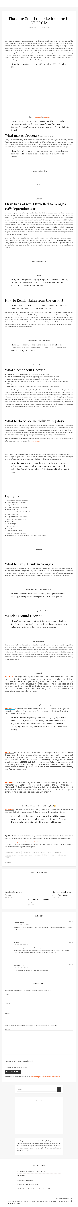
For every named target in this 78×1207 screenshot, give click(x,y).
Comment (8, 1029)
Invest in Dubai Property (64, 1201)
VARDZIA (9, 809)
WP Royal (17, 1203)
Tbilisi (45, 855)
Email (7, 1004)
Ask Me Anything (28, 1201)
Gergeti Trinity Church (39, 852)
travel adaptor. (35, 441)
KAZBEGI (9, 676)
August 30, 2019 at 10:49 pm (21, 924)
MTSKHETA (10, 708)
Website (8, 1013)
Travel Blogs (48, 1201)
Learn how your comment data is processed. (45, 1077)
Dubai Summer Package (25, 1180)
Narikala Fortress (11, 855)
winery (8, 857)
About (54, 1201)
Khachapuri (58, 852)
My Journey (21, 1176)
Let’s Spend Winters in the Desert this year (31, 1171)
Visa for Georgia (61, 855)
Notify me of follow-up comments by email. (19, 1061)
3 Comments (45, 27)
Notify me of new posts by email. (16, 1067)
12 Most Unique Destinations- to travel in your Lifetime (35, 1189)
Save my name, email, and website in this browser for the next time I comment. (31, 1025)
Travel (39, 15)
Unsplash (47, 117)
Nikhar (9, 862)
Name (7, 994)
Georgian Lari (27, 852)
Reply (71, 922)
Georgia (18, 852)
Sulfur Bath (38, 855)
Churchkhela (9, 852)
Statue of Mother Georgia (25, 855)
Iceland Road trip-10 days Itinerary (28, 1184)
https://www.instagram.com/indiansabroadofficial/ (21, 842)
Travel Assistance (17, 1201)
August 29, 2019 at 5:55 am (21, 944)
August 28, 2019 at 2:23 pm (21, 967)
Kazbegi (50, 852)
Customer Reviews (38, 1201)
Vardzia (52, 855)
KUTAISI (9, 752)
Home (9, 1201)
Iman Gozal (38, 117)
